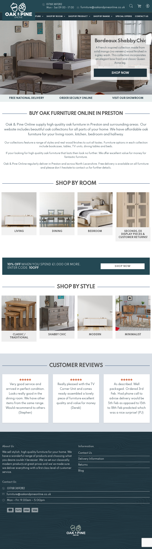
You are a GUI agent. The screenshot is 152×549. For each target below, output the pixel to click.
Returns (83, 464)
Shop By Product (78, 16)
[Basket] (139, 6)
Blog (81, 470)
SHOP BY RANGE (101, 16)
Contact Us (141, 16)
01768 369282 (16, 488)
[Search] (131, 6)
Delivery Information (91, 459)
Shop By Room (54, 16)
